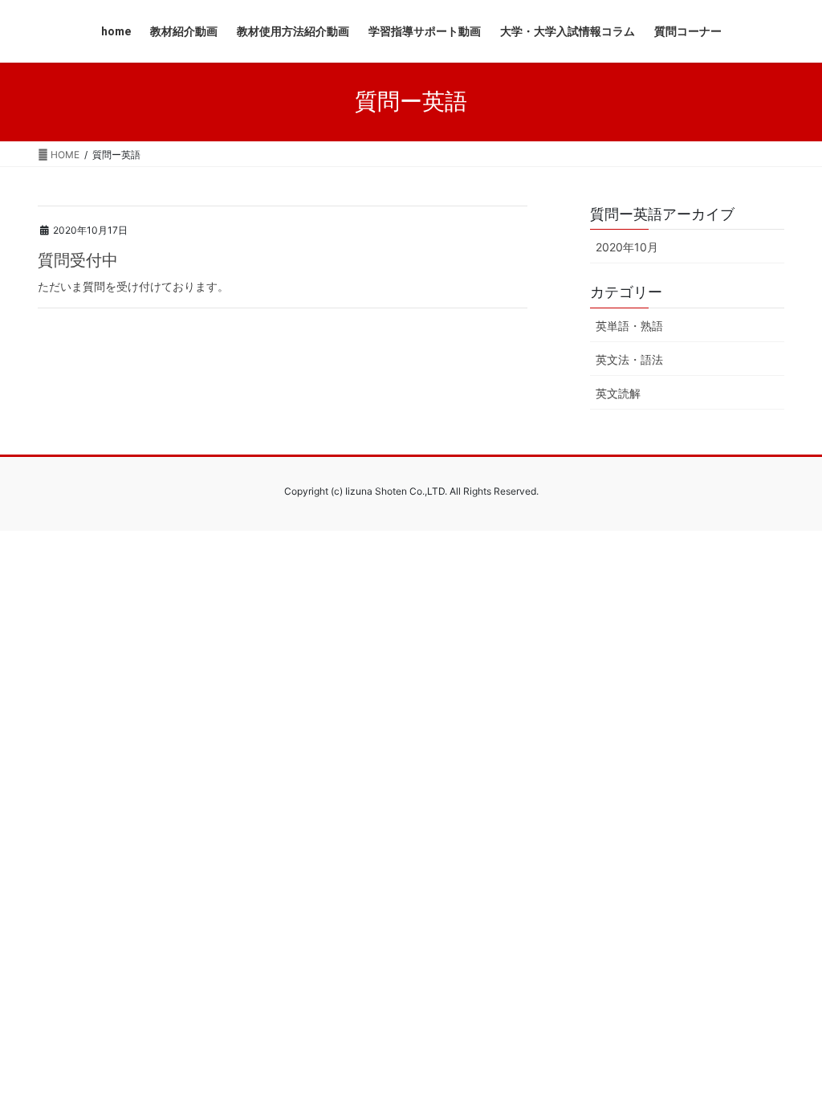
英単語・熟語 (629, 325)
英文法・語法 (629, 359)
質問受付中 (78, 260)
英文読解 (618, 393)
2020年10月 (627, 247)
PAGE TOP (787, 1049)
